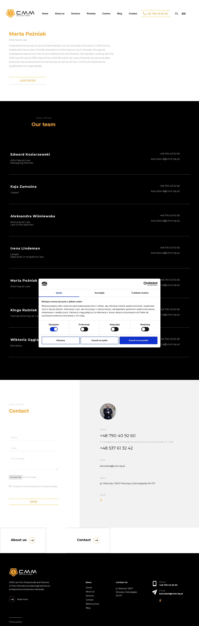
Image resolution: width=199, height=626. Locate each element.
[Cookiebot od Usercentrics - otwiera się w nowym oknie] (145, 284)
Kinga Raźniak (23, 310)
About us (59, 13)
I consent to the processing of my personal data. (34, 486)
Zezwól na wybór (100, 340)
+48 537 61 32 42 (116, 448)
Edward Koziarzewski (30, 154)
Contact (133, 13)
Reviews (91, 13)
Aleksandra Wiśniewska (32, 216)
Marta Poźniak (23, 280)
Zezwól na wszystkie (138, 340)
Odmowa (60, 340)
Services (75, 13)
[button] (155, 13)
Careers (106, 13)
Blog (119, 13)
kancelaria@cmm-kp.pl (112, 466)
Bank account (92, 604)
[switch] (84, 329)
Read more (22, 599)
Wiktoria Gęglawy (27, 340)
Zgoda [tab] (59, 293)
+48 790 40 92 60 (118, 435)
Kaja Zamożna (23, 187)
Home (45, 13)
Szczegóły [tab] (100, 293)
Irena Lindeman (25, 248)
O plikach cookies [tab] (140, 293)
